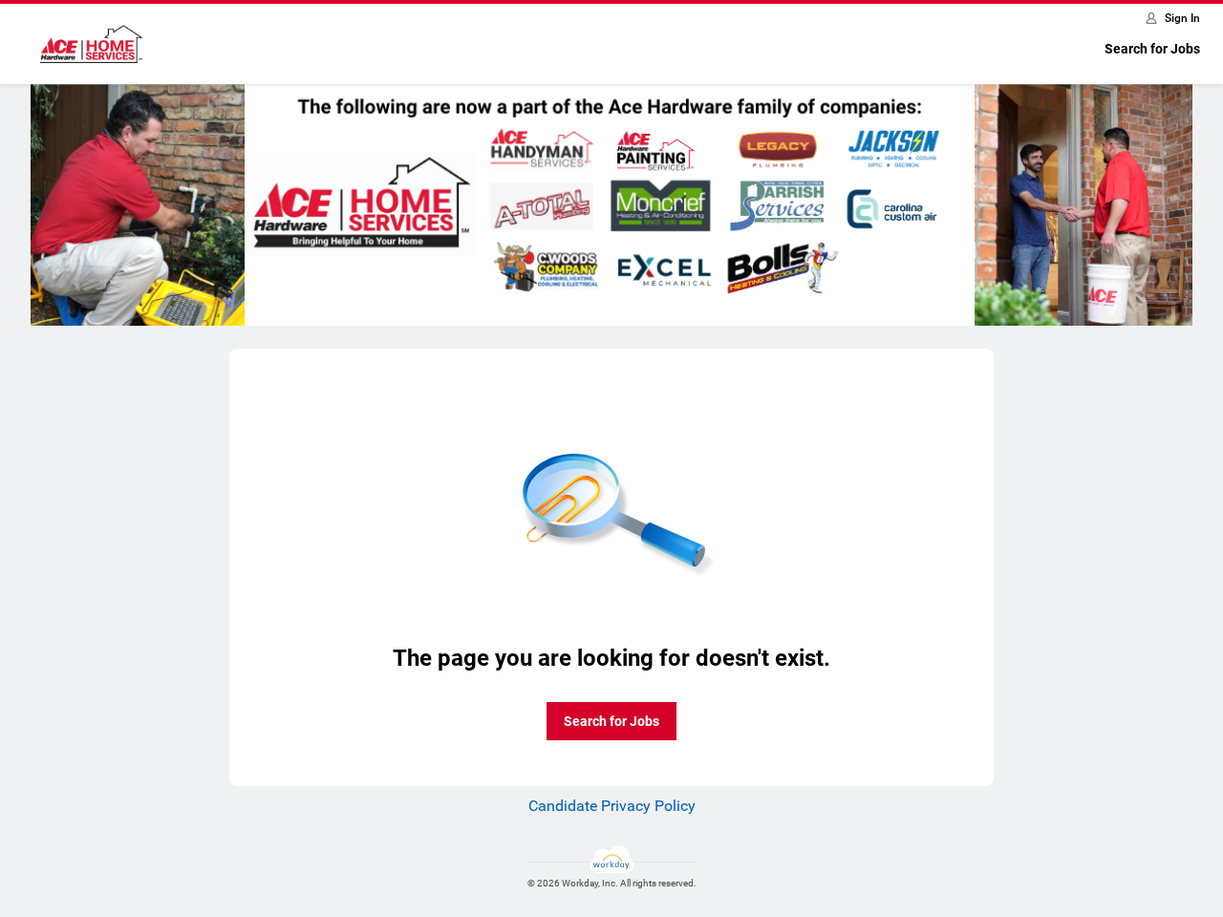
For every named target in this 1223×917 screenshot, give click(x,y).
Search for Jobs (1152, 48)
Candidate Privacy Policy (612, 806)
